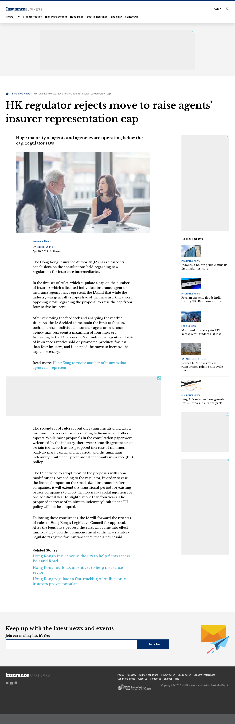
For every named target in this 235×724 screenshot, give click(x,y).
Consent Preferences (204, 675)
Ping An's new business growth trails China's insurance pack (202, 401)
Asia (217, 8)
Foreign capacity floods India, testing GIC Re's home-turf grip (203, 299)
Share (56, 251)
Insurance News (21, 93)
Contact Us (131, 16)
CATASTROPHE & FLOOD (194, 359)
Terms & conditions (148, 675)
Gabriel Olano (44, 246)
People (121, 675)
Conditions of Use (126, 678)
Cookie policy (184, 675)
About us (142, 678)
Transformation (32, 16)
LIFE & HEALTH (188, 326)
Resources (76, 16)
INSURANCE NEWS (190, 261)
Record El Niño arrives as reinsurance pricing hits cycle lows (202, 366)
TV (18, 16)
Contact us (155, 678)
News (9, 16)
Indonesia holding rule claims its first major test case (204, 266)
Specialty (116, 16)
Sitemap (168, 678)
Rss (177, 678)
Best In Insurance (97, 16)
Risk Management (56, 16)
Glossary (131, 675)
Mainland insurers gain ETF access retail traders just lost (201, 332)
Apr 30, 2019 (40, 251)
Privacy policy (168, 675)
